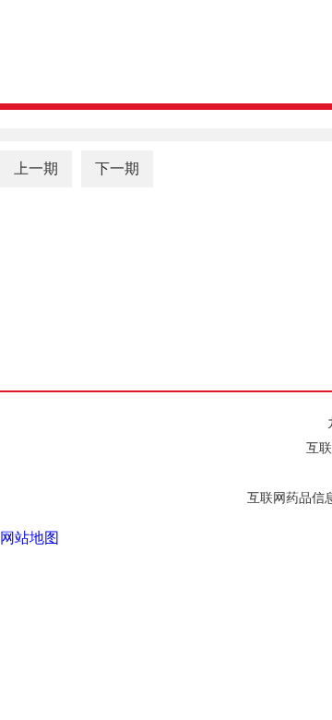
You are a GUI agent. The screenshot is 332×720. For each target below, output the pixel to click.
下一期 (117, 168)
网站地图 (29, 538)
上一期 (36, 168)
